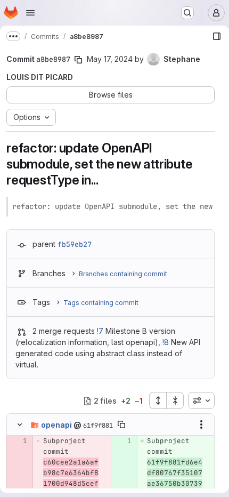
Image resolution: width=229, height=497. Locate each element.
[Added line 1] (123, 441)
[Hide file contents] (19, 424)
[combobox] (201, 400)
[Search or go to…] (187, 12)
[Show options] (201, 424)
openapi (56, 424)
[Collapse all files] (175, 400)
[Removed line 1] (18, 441)
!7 (100, 330)
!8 (165, 342)
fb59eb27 (75, 244)
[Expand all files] (157, 400)
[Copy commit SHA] (78, 59)
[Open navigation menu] (30, 12)
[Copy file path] (121, 424)
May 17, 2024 (110, 58)
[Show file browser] (216, 36)
